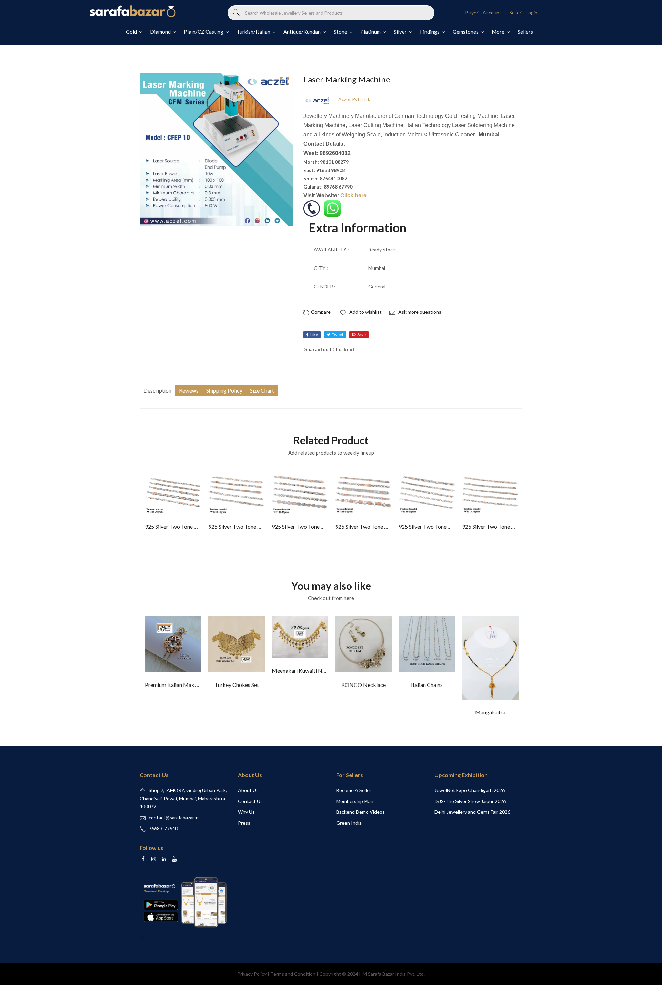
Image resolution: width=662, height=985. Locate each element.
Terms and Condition (292, 974)
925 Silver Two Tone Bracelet (179, 526)
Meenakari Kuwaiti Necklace (306, 670)
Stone (341, 32)
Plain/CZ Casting (204, 32)
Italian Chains (427, 684)
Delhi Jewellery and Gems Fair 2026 (472, 812)
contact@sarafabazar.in (174, 817)
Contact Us (250, 801)
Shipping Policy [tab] (224, 390)
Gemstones (466, 32)
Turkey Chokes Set (236, 684)
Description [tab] (157, 390)
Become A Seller (353, 790)
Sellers (525, 32)
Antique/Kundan (302, 32)
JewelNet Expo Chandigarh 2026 (469, 790)
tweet (337, 334)
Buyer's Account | (486, 13)
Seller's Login (523, 13)
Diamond (161, 32)
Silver (401, 32)
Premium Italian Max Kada (176, 684)
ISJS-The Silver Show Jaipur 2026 (470, 801)
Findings (430, 32)
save (361, 334)
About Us (248, 790)
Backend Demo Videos (360, 812)
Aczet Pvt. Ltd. (354, 99)
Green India (349, 823)
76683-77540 (163, 828)
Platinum (371, 32)
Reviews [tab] (189, 390)
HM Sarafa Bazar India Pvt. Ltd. (392, 974)
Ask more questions (419, 312)
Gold (132, 32)
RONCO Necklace (363, 684)
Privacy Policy (252, 974)
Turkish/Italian (254, 32)
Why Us (246, 812)
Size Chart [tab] (262, 390)
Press (244, 823)
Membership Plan (354, 801)
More (498, 32)
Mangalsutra (490, 712)
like (314, 334)
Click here (353, 196)
